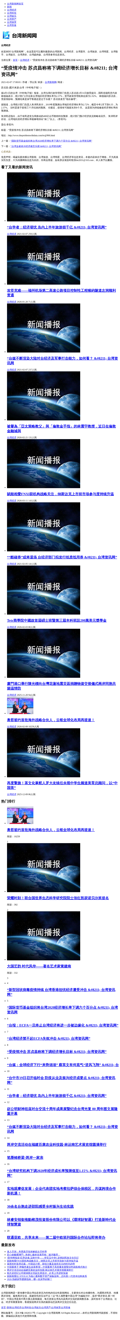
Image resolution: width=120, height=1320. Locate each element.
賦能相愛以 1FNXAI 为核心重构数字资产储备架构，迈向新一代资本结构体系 (47, 1276)
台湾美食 (11, 25)
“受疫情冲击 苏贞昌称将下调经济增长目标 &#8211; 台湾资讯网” (57, 1052)
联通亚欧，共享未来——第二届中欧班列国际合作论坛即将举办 (56, 1237)
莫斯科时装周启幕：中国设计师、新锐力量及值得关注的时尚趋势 (41, 1264)
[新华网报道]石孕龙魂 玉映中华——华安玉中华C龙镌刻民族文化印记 (43, 1257)
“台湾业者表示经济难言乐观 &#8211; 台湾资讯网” (36, 146)
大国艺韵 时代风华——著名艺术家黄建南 (39, 966)
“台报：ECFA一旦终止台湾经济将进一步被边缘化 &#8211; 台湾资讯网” (62, 1025)
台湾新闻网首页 (15, 3)
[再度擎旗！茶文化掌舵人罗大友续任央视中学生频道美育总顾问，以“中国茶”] (43, 776)
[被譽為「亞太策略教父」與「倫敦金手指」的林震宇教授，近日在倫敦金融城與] (43, 419)
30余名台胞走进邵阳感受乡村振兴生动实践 (40, 1206)
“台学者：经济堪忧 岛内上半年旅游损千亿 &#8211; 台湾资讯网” (57, 227)
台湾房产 (11, 19)
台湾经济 (11, 10)
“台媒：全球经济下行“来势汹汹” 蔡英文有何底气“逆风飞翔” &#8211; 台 (63, 1065)
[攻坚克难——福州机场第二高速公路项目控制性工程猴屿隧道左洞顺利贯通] (43, 284)
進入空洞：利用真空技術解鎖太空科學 (27, 1251)
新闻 (9, 7)
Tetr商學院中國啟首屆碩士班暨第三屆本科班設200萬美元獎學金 (57, 620)
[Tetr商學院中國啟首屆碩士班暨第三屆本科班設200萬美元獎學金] (43, 614)
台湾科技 (11, 13)
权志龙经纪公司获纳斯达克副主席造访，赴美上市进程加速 (37, 1273)
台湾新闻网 (50, 82)
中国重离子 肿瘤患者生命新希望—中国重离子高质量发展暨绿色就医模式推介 (47, 1267)
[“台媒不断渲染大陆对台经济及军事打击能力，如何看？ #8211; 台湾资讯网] (43, 351)
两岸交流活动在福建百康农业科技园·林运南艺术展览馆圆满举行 (57, 1144)
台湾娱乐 (11, 16)
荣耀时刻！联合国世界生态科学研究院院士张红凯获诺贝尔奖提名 (58, 898)
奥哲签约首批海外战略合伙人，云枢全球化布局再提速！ (51, 720)
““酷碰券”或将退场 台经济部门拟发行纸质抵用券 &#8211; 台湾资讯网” (62, 557)
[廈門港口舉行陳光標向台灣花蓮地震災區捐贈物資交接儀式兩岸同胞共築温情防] (43, 677)
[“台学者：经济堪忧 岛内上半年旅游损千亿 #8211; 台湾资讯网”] (43, 220)
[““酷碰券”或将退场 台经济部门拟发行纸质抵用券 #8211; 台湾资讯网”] (43, 550)
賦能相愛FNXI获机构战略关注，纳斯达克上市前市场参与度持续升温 (60, 494)
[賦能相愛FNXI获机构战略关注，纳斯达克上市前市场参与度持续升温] (43, 487)
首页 (15, 60)
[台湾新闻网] (23, 39)
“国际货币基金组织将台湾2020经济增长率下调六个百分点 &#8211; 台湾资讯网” (51, 141)
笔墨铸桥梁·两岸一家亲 (25, 1157)
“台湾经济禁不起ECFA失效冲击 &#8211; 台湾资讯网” (48, 1038)
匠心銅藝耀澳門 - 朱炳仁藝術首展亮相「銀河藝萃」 (33, 1254)
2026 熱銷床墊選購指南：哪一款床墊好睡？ (29, 1279)
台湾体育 (11, 22)
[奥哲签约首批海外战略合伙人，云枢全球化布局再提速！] (20, 713)
